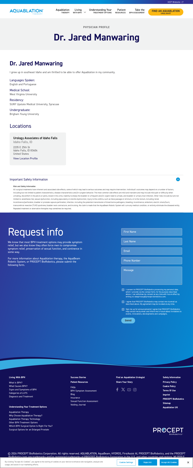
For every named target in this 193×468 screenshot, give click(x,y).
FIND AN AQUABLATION (166, 12)
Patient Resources (79, 382)
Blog (73, 394)
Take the (137, 11)
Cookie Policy (169, 386)
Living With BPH (17, 377)
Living (77, 11)
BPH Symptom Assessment (84, 390)
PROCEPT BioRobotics (173, 399)
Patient (120, 11)
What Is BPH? (15, 382)
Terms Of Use (169, 390)
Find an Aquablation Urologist (130, 377)
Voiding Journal (78, 404)
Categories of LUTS (18, 393)
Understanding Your (100, 11)
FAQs (73, 387)
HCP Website (174, 2)
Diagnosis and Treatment (21, 396)
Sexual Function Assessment (84, 401)
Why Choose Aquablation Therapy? (25, 415)
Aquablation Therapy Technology (24, 419)
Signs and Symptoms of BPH (23, 389)
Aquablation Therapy (19, 412)
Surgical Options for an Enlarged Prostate (29, 429)
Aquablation (62, 11)
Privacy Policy (170, 382)
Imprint (166, 394)
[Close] (188, 462)
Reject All (148, 462)
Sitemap (167, 403)
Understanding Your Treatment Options (28, 406)
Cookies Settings (126, 462)
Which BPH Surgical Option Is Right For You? (30, 426)
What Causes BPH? (18, 386)
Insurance (75, 397)
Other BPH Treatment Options (23, 422)
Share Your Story (124, 382)
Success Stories (78, 377)
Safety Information (172, 377)
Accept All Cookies (169, 462)
